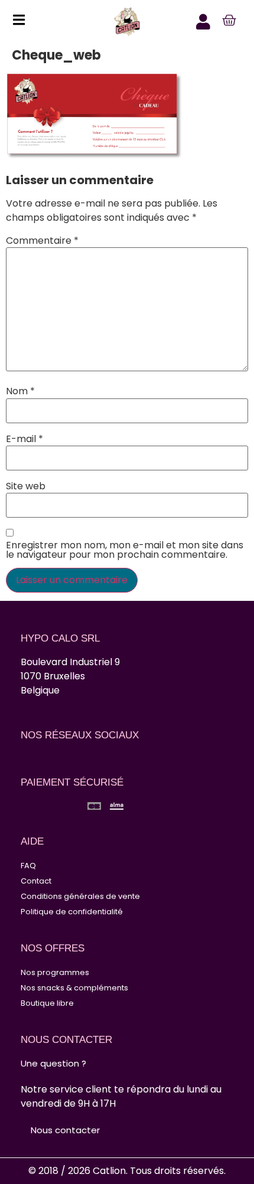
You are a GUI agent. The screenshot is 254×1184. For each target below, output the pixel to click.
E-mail (24, 439)
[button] (15, 22)
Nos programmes (55, 972)
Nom (20, 391)
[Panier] (229, 21)
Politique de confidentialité (72, 911)
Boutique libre (47, 1003)
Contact (36, 881)
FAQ (28, 865)
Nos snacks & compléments (74, 987)
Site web (25, 486)
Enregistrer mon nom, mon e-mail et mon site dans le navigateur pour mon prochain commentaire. (124, 550)
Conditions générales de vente (80, 896)
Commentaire (42, 241)
